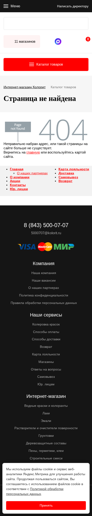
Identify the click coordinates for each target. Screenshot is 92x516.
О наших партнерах (32, 173)
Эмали (46, 421)
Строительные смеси (46, 458)
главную (33, 152)
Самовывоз (68, 177)
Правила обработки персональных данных (44, 303)
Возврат (65, 181)
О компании (19, 177)
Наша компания (43, 273)
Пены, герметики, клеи (46, 451)
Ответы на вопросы (46, 369)
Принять (46, 505)
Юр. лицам (19, 189)
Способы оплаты (46, 332)
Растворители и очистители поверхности (46, 428)
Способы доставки (46, 339)
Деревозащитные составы (46, 443)
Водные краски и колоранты (46, 406)
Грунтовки (46, 435)
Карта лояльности (74, 169)
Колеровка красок (46, 324)
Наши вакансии (44, 280)
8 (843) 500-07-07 (67, 41)
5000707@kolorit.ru (46, 233)
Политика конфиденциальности (43, 295)
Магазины (46, 362)
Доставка (66, 173)
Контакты (18, 185)
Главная (16, 169)
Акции (15, 181)
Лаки (46, 413)
